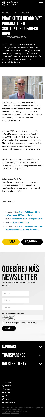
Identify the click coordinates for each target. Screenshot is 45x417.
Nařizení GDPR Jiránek (20, 223)
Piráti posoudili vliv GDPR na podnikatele (27, 219)
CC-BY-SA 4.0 (14, 408)
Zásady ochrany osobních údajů (11, 413)
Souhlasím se (21, 323)
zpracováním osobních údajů (26, 323)
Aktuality (5, 13)
